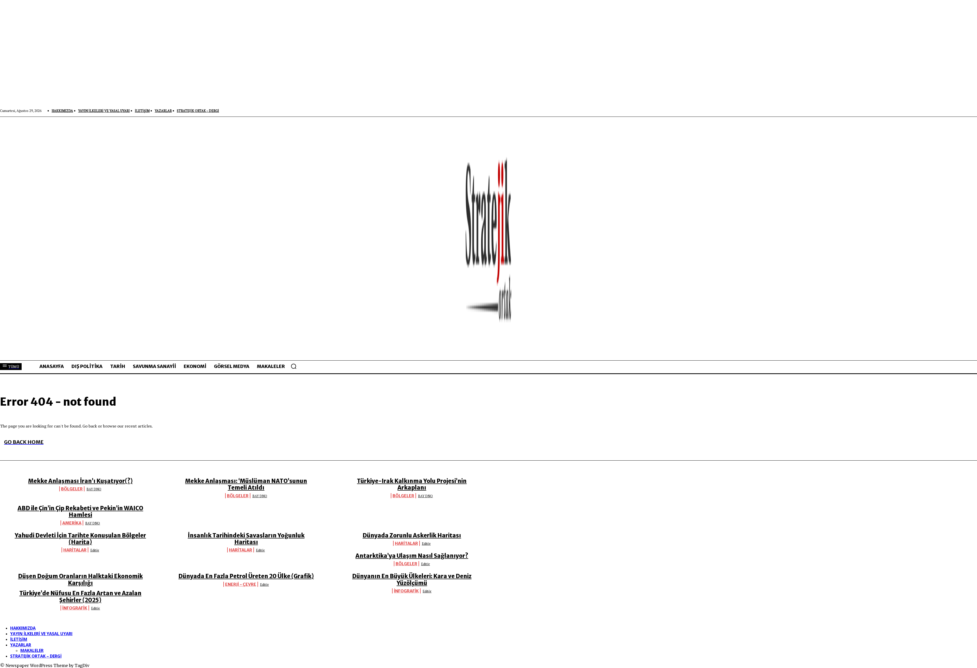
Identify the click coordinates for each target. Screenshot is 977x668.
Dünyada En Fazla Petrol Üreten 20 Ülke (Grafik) (246, 576)
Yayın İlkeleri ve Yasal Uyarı (41, 633)
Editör (94, 550)
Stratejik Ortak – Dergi (36, 656)
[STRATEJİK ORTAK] (488, 238)
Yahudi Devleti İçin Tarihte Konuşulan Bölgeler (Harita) (80, 539)
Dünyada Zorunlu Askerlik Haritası (412, 535)
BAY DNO (94, 489)
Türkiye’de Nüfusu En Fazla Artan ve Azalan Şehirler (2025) (80, 596)
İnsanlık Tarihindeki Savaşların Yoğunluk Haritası (246, 539)
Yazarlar (20, 645)
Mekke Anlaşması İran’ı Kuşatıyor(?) (80, 481)
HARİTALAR (75, 549)
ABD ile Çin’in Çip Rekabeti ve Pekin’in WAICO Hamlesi (80, 511)
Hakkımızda (23, 628)
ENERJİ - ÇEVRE (240, 584)
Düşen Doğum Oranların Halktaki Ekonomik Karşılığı (80, 579)
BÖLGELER (72, 488)
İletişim (18, 639)
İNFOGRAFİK (406, 590)
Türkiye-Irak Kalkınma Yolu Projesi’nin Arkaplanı (412, 484)
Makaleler (32, 650)
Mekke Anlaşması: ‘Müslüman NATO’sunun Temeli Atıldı (246, 484)
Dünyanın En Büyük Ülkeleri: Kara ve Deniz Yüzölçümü (411, 579)
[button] (294, 366)
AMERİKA (71, 522)
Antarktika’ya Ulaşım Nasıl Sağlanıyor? (411, 555)
